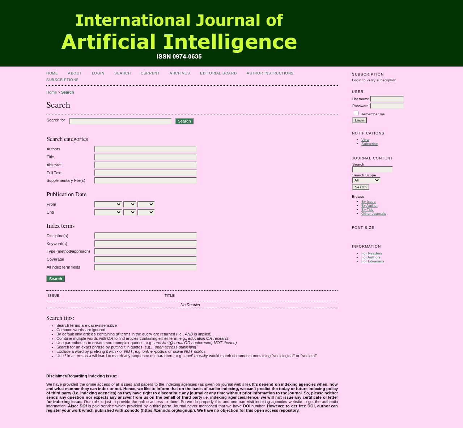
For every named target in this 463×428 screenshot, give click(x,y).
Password (360, 106)
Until (50, 212)
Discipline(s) (57, 236)
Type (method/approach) (68, 251)
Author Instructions (270, 73)
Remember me (373, 114)
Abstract (54, 165)
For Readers (371, 253)
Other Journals (373, 213)
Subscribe (369, 144)
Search (122, 73)
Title (50, 157)
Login (98, 73)
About (75, 73)
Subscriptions (62, 80)
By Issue (368, 202)
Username (360, 99)
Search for (56, 120)
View (365, 140)
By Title (367, 209)
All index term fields (63, 267)
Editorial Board (218, 73)
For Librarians (372, 261)
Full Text (54, 173)
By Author (369, 205)
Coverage (55, 259)
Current (150, 73)
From (51, 204)
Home (52, 73)
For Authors (371, 257)
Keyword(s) (57, 243)
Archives (180, 73)
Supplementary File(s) (66, 180)
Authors (53, 149)
